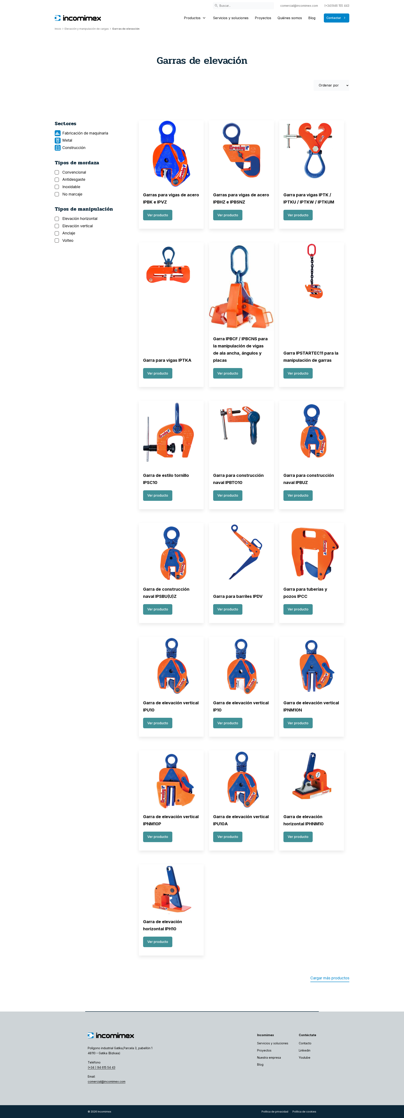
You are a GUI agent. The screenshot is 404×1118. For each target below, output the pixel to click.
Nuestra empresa (269, 1057)
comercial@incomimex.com (299, 5)
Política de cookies (304, 1111)
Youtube (304, 1057)
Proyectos (263, 18)
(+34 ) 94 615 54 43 (101, 1067)
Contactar (336, 17)
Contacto (305, 1043)
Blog (311, 18)
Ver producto (157, 215)
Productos (195, 18)
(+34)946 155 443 (336, 5)
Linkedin (304, 1050)
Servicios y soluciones (231, 18)
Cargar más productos (329, 978)
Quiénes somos (290, 18)
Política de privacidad (275, 1111)
